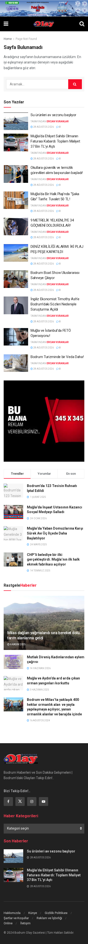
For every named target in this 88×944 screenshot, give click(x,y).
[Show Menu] (6, 23)
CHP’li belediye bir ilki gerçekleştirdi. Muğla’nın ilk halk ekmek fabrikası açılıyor (53, 559)
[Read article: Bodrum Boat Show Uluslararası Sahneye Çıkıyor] (16, 279)
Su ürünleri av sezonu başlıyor (53, 115)
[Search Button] (81, 23)
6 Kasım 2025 (18, 644)
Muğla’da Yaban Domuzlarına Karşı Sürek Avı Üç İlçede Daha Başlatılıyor (55, 533)
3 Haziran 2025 (39, 689)
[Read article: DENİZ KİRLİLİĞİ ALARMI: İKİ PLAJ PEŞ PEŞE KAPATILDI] (16, 253)
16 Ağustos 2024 (39, 720)
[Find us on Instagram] (31, 801)
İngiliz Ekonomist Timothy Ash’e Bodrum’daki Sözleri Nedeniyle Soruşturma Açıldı (55, 304)
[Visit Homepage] (44, 23)
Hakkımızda (12, 913)
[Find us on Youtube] (43, 801)
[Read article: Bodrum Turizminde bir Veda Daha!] (16, 363)
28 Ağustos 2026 (43, 127)
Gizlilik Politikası (56, 913)
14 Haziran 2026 (40, 668)
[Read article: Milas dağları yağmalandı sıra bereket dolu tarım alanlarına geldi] (44, 625)
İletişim (25, 923)
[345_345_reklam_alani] (44, 421)
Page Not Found (26, 39)
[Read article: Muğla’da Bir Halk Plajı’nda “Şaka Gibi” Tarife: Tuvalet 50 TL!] (16, 200)
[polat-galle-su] (44, 8)
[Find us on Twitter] (20, 801)
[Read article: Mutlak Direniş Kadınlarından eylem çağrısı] (13, 662)
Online (8, 923)
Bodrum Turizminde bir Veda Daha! (57, 357)
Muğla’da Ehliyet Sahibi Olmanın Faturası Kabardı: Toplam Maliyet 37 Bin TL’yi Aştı (55, 141)
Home (8, 39)
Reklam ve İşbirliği (49, 918)
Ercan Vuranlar (58, 121)
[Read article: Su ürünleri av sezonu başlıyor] (16, 121)
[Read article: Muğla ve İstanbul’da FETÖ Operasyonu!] (16, 337)
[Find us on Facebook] (8, 801)
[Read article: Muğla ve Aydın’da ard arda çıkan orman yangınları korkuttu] (13, 683)
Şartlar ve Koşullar (16, 918)
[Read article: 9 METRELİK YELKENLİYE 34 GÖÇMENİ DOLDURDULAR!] (16, 227)
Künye (32, 913)
